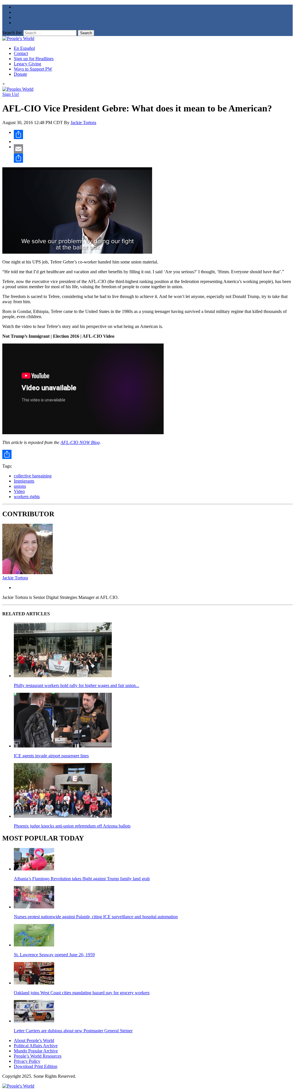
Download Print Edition (35, 1066)
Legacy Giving (27, 63)
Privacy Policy (27, 1061)
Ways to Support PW (33, 69)
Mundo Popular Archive (36, 1050)
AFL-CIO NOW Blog (80, 442)
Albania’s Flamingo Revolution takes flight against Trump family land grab (82, 878)
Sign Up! (10, 94)
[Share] (153, 134)
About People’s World (34, 1040)
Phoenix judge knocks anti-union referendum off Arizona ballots (72, 826)
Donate (20, 74)
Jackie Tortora (83, 122)
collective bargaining (33, 475)
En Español (24, 48)
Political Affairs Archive (36, 1045)
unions (20, 486)
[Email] (153, 148)
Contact (21, 53)
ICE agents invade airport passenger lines (51, 755)
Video (19, 491)
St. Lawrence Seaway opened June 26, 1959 (54, 954)
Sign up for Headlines (34, 58)
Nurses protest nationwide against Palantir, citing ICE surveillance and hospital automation (96, 916)
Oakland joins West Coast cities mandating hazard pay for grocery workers (82, 992)
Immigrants (24, 481)
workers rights (27, 496)
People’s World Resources (37, 1056)
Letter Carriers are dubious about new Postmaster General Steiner (73, 1030)
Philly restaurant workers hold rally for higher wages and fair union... (76, 685)
